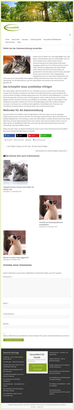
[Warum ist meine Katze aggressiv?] (14, 231)
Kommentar (7, 277)
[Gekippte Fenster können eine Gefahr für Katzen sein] (15, 161)
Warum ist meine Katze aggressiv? (16, 258)
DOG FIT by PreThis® (38, 367)
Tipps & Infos (16, 39)
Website (6, 324)
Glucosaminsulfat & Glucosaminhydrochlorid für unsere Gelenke (59, 392)
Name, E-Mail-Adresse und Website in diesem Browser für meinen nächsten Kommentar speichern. (36, 336)
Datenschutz (40, 407)
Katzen (29, 140)
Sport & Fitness (10, 42)
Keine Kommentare (39, 140)
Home (7, 39)
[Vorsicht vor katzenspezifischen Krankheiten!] (50, 196)
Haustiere (25, 39)
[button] (9, 135)
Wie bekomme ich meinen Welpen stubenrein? (52, 151)
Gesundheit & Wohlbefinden (52, 39)
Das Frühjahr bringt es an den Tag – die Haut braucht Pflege (26, 146)
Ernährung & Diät (35, 39)
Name (5, 303)
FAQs (19, 42)
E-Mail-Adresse (8, 314)
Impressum (33, 407)
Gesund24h (9, 140)
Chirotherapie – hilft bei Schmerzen (13, 362)
